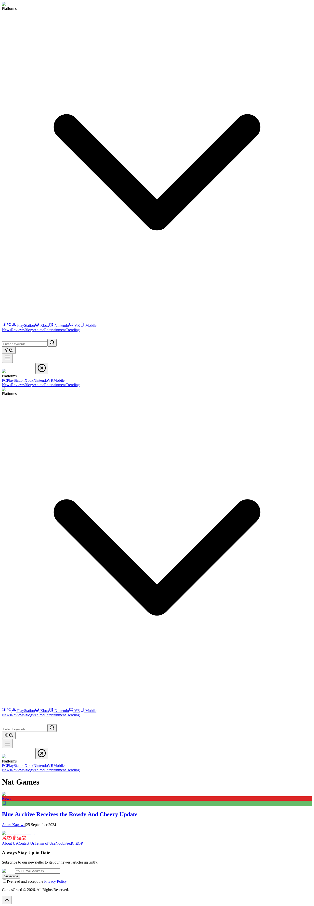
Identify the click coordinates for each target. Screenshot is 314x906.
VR (77, 325)
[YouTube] (9, 839)
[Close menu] (41, 368)
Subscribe (11, 876)
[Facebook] (14, 839)
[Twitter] (4, 839)
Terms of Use (45, 843)
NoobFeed (63, 843)
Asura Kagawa (13, 825)
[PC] (7, 325)
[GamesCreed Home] (18, 4)
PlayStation (26, 325)
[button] (5, 335)
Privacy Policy (55, 881)
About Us (9, 843)
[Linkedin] (19, 839)
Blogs (29, 330)
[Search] (52, 343)
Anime (39, 330)
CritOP (77, 843)
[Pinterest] (24, 839)
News (6, 330)
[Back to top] (7, 900)
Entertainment (55, 330)
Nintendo (61, 325)
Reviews (18, 330)
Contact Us (26, 843)
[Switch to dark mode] (9, 350)
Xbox (44, 325)
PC (4, 380)
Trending (73, 330)
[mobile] (4, 804)
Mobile (90, 325)
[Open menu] (7, 358)
